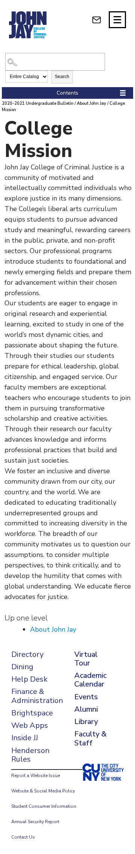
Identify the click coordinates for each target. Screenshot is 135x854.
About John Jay (91, 103)
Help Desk (29, 679)
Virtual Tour (86, 658)
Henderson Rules (30, 754)
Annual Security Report (35, 822)
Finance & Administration (37, 696)
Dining (22, 667)
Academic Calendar (90, 679)
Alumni (86, 709)
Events (86, 697)
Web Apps (29, 725)
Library (86, 722)
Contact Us (23, 837)
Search (62, 76)
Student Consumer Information (43, 806)
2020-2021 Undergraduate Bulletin (38, 103)
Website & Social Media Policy (43, 791)
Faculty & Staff (90, 738)
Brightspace (32, 713)
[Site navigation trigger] (117, 19)
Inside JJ (24, 738)
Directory (27, 654)
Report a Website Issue (35, 776)
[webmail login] (96, 19)
